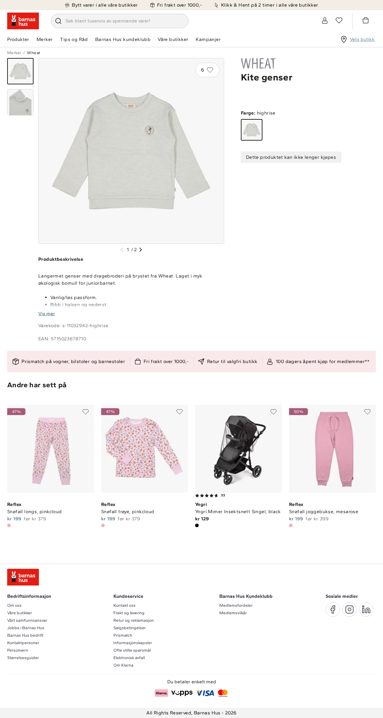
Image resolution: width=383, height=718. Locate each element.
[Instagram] (349, 609)
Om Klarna (123, 665)
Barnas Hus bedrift (25, 635)
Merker (45, 39)
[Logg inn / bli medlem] (324, 20)
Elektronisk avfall (129, 657)
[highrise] (251, 130)
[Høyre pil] (140, 249)
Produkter (18, 39)
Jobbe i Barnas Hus (25, 627)
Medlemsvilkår (233, 612)
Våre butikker (173, 39)
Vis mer (46, 313)
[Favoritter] (339, 20)
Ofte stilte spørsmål (132, 650)
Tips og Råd (74, 39)
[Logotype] (23, 21)
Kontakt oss (124, 605)
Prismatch (122, 635)
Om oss (14, 605)
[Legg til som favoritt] (86, 412)
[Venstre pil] (121, 249)
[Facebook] (333, 609)
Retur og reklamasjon (133, 620)
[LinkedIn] (366, 609)
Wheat (33, 52)
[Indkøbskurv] (366, 21)
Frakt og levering (129, 612)
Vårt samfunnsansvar (27, 620)
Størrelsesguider (23, 657)
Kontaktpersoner (23, 642)
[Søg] (58, 21)
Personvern (17, 650)
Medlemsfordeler (236, 605)
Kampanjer (208, 39)
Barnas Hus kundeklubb (123, 39)
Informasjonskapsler (132, 642)
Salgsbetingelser (129, 627)
